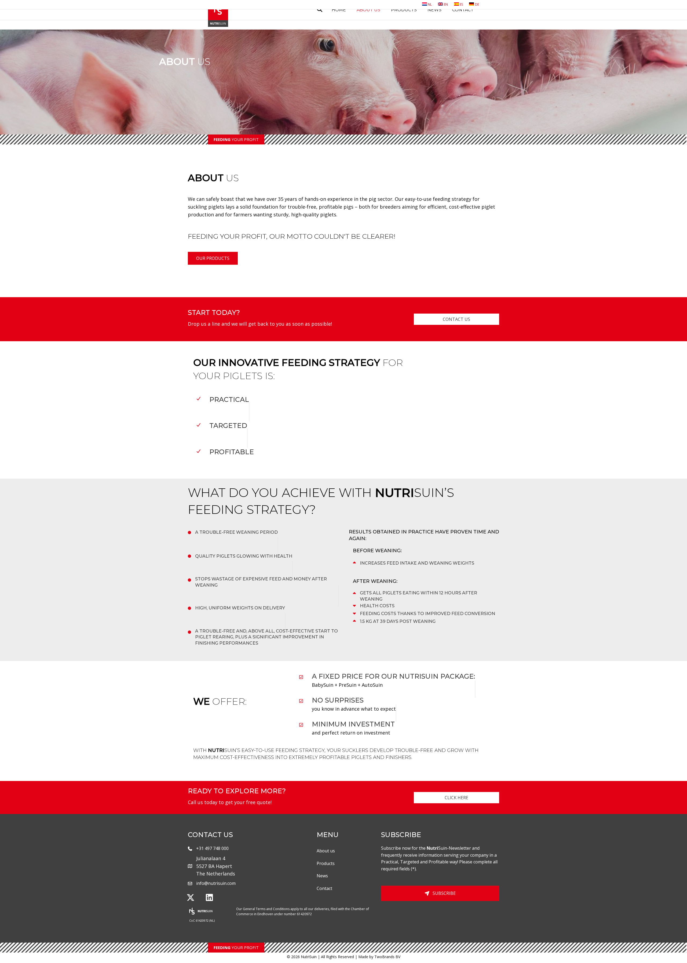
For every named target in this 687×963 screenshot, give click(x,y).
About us (368, 9)
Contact (463, 9)
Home (339, 9)
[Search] (317, 9)
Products (404, 9)
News (434, 9)
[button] (190, 897)
